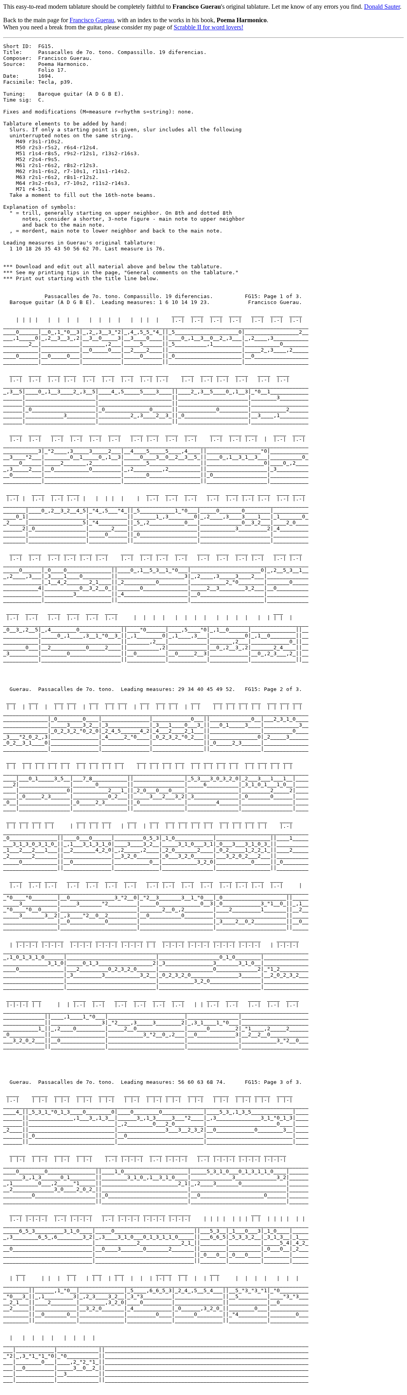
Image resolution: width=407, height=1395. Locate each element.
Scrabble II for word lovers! (208, 27)
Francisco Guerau (92, 20)
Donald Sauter (382, 6)
